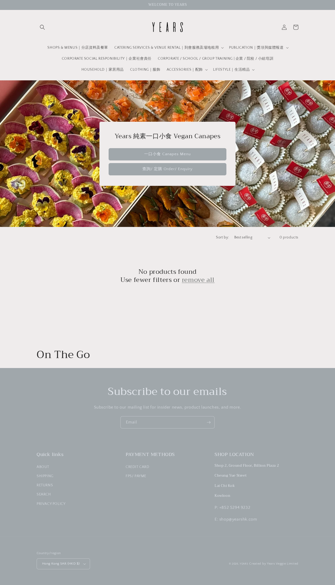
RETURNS (45, 485)
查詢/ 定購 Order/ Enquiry (167, 169)
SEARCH (44, 494)
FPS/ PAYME (136, 476)
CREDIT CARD (137, 467)
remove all (198, 280)
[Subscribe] (208, 422)
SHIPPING (45, 476)
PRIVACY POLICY (51, 504)
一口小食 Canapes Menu (167, 154)
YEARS (244, 563)
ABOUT (43, 467)
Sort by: (222, 237)
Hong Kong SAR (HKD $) (61, 563)
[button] (42, 27)
